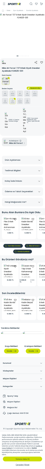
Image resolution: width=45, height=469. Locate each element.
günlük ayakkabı (32, 10)
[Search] (31, 3)
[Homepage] (14, 4)
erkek (8, 10)
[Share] (35, 62)
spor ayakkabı (18, 10)
